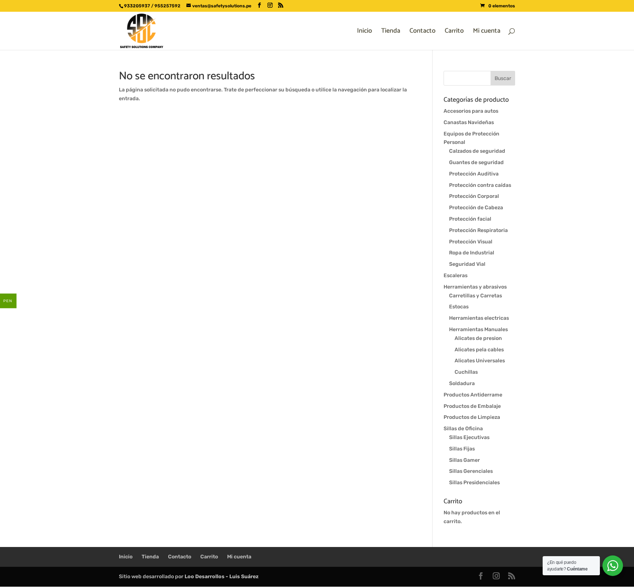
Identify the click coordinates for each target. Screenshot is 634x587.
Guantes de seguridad (476, 162)
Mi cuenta (486, 32)
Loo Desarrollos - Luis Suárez (222, 576)
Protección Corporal (474, 196)
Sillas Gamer (464, 460)
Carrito (454, 32)
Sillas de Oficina (463, 428)
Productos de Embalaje (472, 406)
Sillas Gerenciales (471, 471)
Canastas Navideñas (469, 122)
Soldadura (462, 383)
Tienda (390, 32)
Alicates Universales (480, 361)
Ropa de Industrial (471, 253)
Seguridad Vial (467, 264)
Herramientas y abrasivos (475, 287)
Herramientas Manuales (478, 329)
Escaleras (455, 275)
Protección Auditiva (474, 174)
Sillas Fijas (462, 449)
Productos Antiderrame (473, 395)
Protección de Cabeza (476, 207)
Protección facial (470, 219)
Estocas (459, 307)
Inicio (364, 32)
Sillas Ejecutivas (469, 437)
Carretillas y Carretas (475, 296)
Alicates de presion (478, 338)
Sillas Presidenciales (474, 482)
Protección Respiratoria (478, 230)
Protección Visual (470, 242)
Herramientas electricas (479, 318)
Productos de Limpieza (472, 417)
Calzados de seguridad (477, 151)
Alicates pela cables (479, 350)
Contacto (422, 32)
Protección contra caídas (480, 185)
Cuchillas (466, 372)
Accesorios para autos (471, 111)
